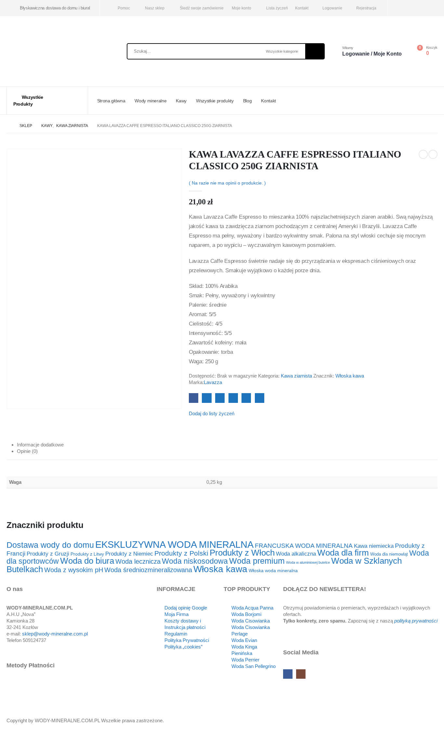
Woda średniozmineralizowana (148, 569)
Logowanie (332, 8)
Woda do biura (87, 561)
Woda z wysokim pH (73, 569)
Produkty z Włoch (242, 552)
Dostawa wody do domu (50, 544)
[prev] (423, 154)
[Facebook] (402, 8)
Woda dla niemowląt (389, 554)
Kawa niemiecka (374, 546)
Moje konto (241, 8)
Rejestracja (366, 8)
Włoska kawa (349, 376)
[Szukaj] (314, 51)
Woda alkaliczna (296, 553)
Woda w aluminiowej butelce (308, 562)
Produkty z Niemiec (129, 553)
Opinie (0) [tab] (27, 451)
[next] (432, 154)
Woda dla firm (343, 552)
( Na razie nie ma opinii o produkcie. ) (227, 183)
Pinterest (246, 398)
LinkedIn (220, 398)
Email (259, 398)
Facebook (193, 398)
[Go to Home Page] (8, 125)
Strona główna (111, 100)
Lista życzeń (277, 8)
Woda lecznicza (138, 561)
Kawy (181, 100)
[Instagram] (412, 8)
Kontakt (301, 8)
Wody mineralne (150, 100)
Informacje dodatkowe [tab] (40, 444)
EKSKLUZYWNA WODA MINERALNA (174, 544)
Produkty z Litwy (87, 554)
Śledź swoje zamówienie (202, 8)
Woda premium (257, 560)
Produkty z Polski (181, 553)
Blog (247, 100)
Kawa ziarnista (296, 376)
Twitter (206, 398)
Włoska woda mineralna (273, 570)
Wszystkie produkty (215, 100)
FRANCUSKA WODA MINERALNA (304, 545)
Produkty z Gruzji (48, 554)
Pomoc (124, 8)
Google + (233, 398)
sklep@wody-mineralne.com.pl (55, 633)
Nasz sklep (154, 8)
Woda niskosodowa (195, 561)
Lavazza (213, 382)
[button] (4, 740)
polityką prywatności (415, 620)
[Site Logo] (46, 53)
